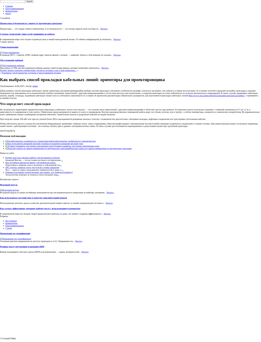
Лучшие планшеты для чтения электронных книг (77, 146)
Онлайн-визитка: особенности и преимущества (74, 141)
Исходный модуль (9, 185)
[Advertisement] (11, 294)
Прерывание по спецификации (15, 233)
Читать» (104, 29)
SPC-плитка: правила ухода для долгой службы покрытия (32, 167)
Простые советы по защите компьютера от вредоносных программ (101, 148)
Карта (8, 13)
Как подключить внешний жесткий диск (64, 143)
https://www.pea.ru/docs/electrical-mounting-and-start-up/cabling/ (217, 95)
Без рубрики (11, 221)
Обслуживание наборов (11, 60)
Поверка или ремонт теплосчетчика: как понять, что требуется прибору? (39, 172)
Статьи (8, 228)
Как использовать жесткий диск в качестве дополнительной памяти (33, 198)
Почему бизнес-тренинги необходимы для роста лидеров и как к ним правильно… (38, 70)
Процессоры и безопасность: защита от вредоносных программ (31, 23)
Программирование (14, 8)
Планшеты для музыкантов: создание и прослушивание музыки (31, 73)
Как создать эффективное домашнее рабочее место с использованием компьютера (40, 208)
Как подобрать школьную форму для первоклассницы (30, 162)
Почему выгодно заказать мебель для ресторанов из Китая (32, 158)
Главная (9, 6)
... (62, 160)
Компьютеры (11, 11)
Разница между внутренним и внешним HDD (22, 246)
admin (35, 86)
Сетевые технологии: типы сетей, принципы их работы (27, 34)
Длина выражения (9, 47)
